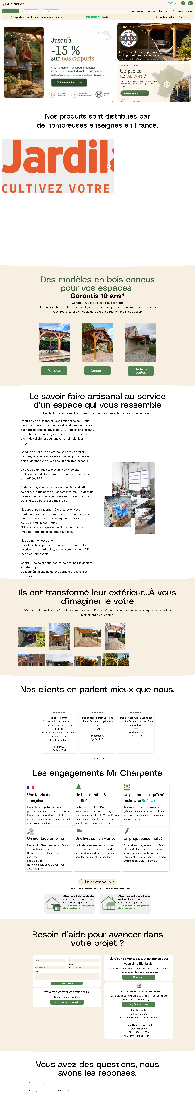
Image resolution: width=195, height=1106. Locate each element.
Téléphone (70, 964)
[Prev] (93, 758)
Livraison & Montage (158, 11)
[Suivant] (111, 62)
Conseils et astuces (183, 11)
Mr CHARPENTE (15, 4)
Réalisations (137, 11)
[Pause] (113, 101)
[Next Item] (189, 198)
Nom (69, 957)
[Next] (102, 758)
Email (36, 964)
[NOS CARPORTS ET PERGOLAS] (183, 3)
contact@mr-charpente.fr (139, 1024)
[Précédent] (7, 62)
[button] (154, 83)
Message (37, 971)
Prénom (37, 957)
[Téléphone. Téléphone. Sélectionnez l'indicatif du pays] (70, 967)
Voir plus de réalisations (97, 664)
